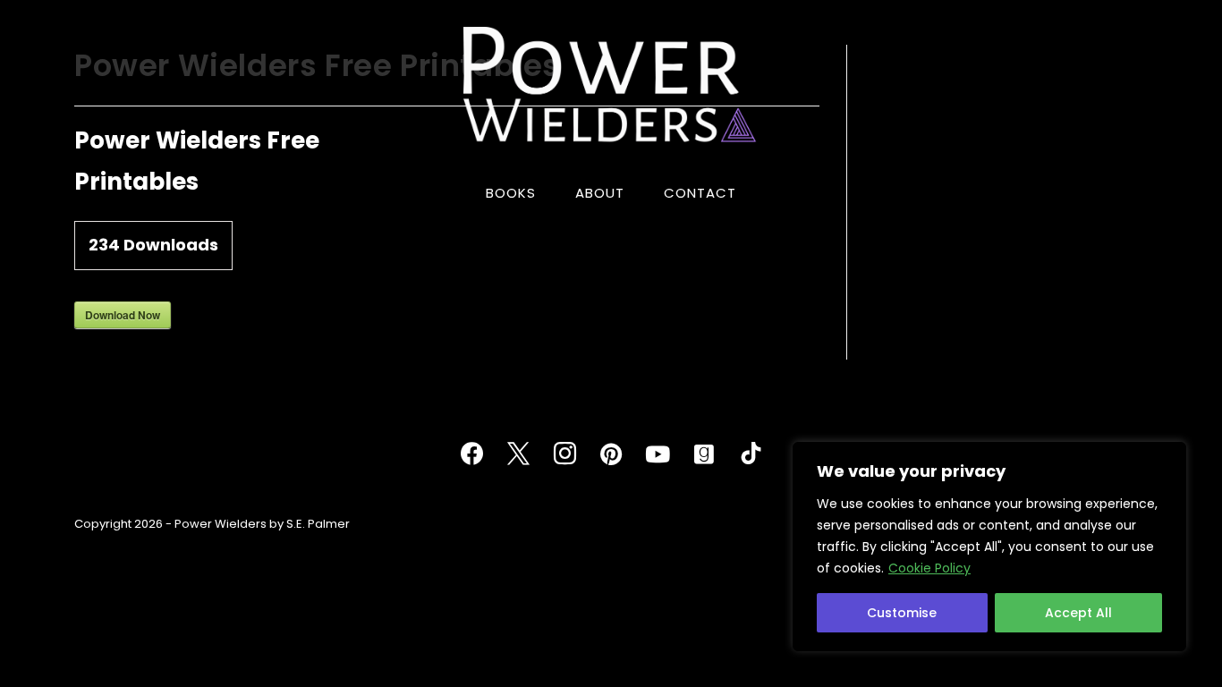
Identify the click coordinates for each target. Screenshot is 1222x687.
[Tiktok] (750, 454)
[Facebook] (471, 454)
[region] (989, 546)
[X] (518, 454)
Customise (902, 613)
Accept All (1078, 613)
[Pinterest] (611, 454)
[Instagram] (564, 454)
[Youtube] (657, 454)
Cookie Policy (929, 568)
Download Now (122, 315)
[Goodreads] (704, 454)
